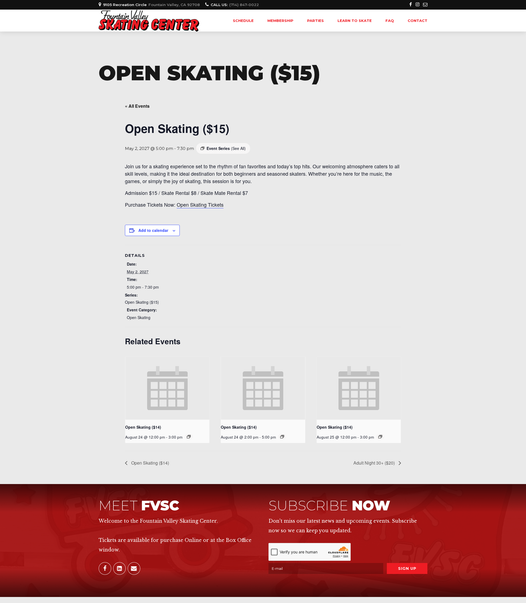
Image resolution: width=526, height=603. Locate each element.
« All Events (137, 106)
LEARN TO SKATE (355, 20)
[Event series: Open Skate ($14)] (189, 436)
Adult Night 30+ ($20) (374, 463)
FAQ (389, 20)
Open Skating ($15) (142, 302)
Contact (417, 20)
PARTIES (315, 20)
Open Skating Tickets (200, 204)
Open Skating (138, 317)
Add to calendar (153, 230)
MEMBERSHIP (280, 20)
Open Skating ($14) (143, 427)
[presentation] (167, 388)
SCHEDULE (243, 20)
